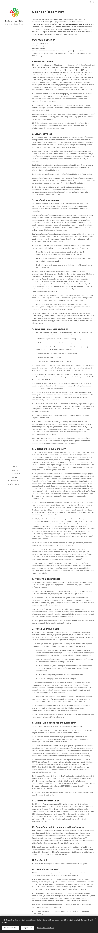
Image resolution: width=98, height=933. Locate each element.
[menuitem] (14, 466)
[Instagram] (93, 2)
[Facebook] (90, 2)
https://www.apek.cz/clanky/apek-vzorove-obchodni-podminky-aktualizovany (62, 24)
